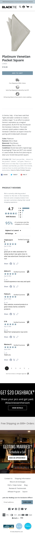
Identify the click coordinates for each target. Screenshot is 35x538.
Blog (26, 485)
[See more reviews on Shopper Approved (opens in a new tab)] (17, 264)
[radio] (24, 208)
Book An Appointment (17, 458)
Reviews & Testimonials (17, 488)
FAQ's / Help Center (15, 485)
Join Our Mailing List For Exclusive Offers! (17, 497)
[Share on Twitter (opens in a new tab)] (14, 264)
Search (24, 492)
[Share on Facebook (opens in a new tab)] (11, 264)
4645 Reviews (12, 217)
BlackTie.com (19, 531)
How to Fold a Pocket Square (20, 170)
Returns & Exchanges (17, 482)
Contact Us (8, 478)
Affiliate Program (14, 492)
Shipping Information (23, 478)
